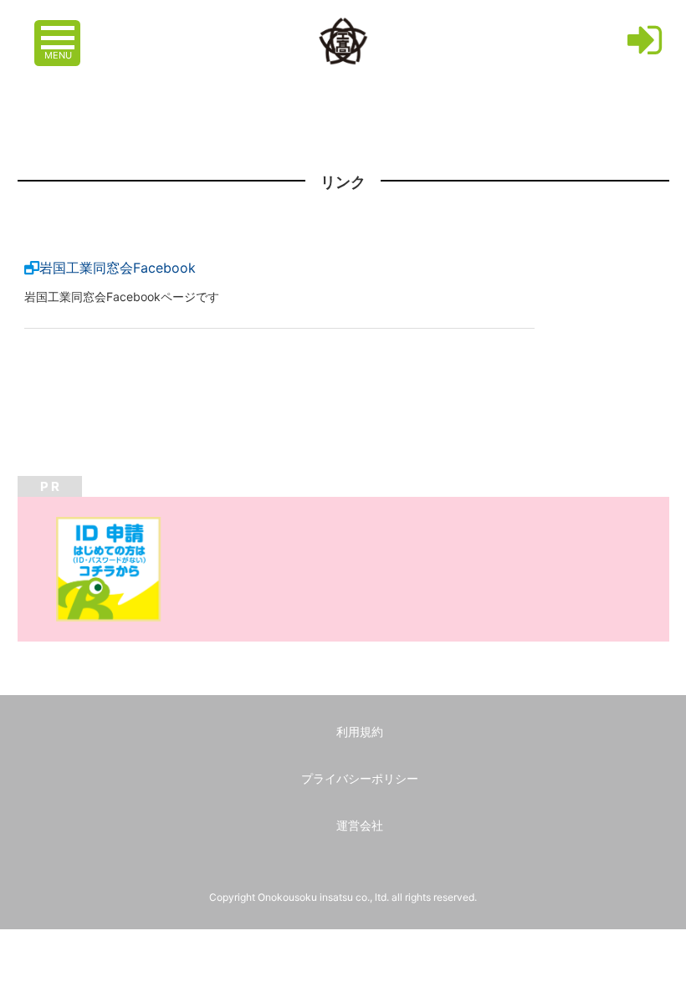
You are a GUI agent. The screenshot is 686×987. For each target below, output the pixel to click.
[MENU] (59, 29)
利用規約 (359, 731)
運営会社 (359, 825)
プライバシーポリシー (359, 778)
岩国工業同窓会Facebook (117, 267)
